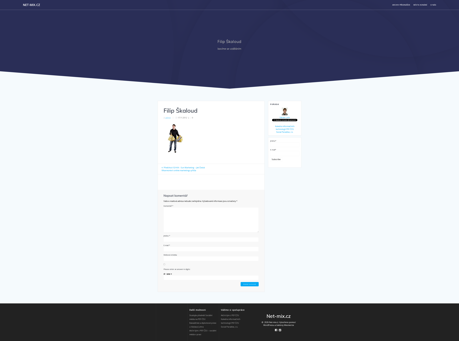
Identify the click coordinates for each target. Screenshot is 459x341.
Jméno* (273, 141)
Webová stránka (170, 255)
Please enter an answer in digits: (177, 269)
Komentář (168, 206)
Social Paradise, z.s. (284, 132)
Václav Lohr (285, 117)
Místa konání (420, 5)
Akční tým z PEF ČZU (230, 315)
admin (168, 117)
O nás (433, 5)
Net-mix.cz (31, 4)
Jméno (167, 236)
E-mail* (273, 149)
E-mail (167, 245)
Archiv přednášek (401, 5)
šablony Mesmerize (285, 325)
